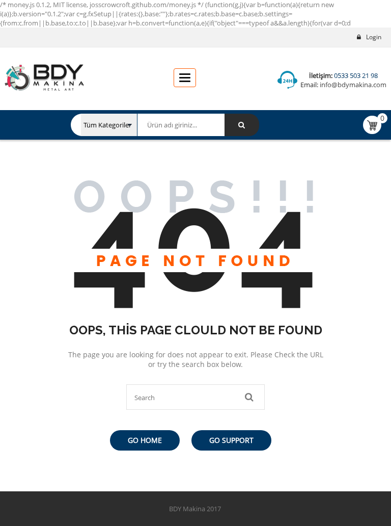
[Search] (242, 125)
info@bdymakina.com (352, 84)
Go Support (231, 440)
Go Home (145, 440)
